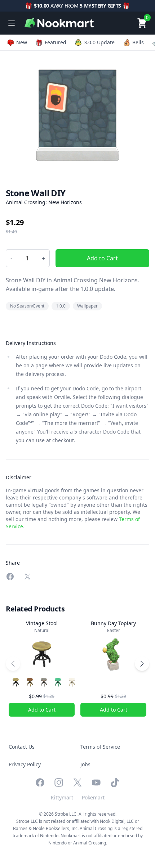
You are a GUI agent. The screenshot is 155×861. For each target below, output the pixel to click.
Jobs (85, 764)
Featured (55, 42)
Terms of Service (100, 746)
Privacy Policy (25, 764)
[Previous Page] (13, 663)
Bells (138, 42)
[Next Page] (142, 663)
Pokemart (93, 797)
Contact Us (22, 746)
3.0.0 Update (99, 42)
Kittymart (62, 797)
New (21, 42)
